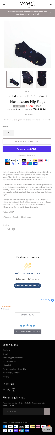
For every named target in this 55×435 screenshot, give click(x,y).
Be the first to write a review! (27, 286)
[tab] (27, 314)
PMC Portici (11, 422)
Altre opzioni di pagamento (27, 155)
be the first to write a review (28, 332)
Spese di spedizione (18, 120)
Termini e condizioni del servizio (14, 369)
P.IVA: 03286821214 (9, 361)
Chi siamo (6, 350)
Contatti (5, 354)
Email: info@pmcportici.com (13, 357)
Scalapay (6, 376)
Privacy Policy (8, 365)
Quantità (6, 127)
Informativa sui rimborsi (11, 372)
